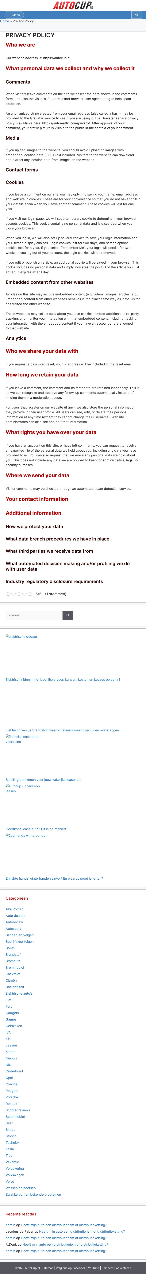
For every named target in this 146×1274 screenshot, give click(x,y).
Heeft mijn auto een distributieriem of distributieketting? (64, 1225)
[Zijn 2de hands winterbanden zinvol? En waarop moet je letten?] (27, 854)
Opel (9, 1078)
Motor (10, 1052)
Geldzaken (14, 1026)
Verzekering (15, 1168)
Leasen (11, 1045)
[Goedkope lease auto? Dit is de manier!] (27, 805)
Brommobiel (15, 967)
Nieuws (11, 1058)
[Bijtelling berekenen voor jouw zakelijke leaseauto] (27, 755)
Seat (9, 1123)
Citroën (11, 980)
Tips (9, 1155)
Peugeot (12, 1091)
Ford (9, 1006)
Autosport (13, 929)
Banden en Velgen (20, 935)
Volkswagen (15, 1175)
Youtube (93, 1268)
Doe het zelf (15, 987)
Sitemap (47, 1268)
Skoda (10, 1130)
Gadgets (12, 1013)
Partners (107, 1268)
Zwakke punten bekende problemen (33, 1194)
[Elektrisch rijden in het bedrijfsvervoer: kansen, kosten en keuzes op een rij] (27, 655)
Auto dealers (15, 916)
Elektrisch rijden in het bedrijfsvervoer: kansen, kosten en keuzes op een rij (63, 679)
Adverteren (123, 1268)
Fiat (8, 1000)
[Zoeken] (68, 615)
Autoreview (14, 922)
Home (4, 21)
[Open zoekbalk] (136, 15)
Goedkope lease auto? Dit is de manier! (36, 829)
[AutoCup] (73, 5)
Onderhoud (14, 1071)
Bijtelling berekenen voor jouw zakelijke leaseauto (44, 780)
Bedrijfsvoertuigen (20, 941)
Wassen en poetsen (21, 1188)
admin (10, 1225)
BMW (10, 948)
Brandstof (13, 954)
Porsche (12, 1097)
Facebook (79, 1268)
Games (11, 1019)
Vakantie (12, 1162)
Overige (11, 1084)
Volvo (10, 1181)
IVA (8, 1032)
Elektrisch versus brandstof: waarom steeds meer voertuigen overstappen (62, 730)
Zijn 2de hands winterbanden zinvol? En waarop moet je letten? (54, 878)
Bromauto (13, 961)
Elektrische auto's (19, 993)
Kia (8, 1039)
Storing (11, 1136)
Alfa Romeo (14, 909)
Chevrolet (13, 974)
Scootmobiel (15, 1117)
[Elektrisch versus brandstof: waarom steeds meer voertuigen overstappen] (27, 706)
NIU (8, 1065)
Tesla (10, 1149)
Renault (11, 1104)
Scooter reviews (18, 1110)
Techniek (12, 1143)
